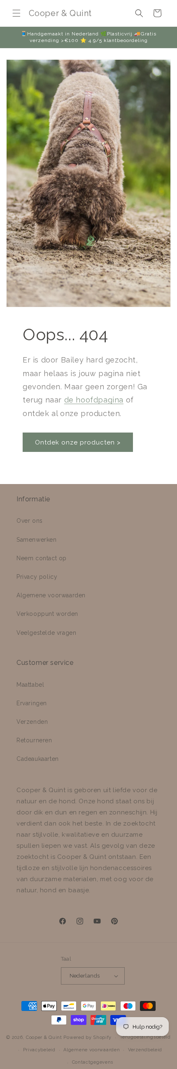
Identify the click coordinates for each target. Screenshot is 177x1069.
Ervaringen (31, 703)
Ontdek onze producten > (78, 442)
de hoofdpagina (93, 399)
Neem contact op (41, 558)
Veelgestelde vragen (46, 632)
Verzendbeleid (145, 1050)
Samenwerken (36, 539)
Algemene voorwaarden (51, 595)
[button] (16, 13)
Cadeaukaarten (37, 759)
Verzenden (32, 721)
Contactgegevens (93, 1062)
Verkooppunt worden (47, 614)
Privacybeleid (39, 1050)
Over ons (29, 520)
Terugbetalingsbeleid (145, 1037)
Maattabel (30, 684)
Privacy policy (36, 576)
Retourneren (34, 740)
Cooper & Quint (44, 1037)
